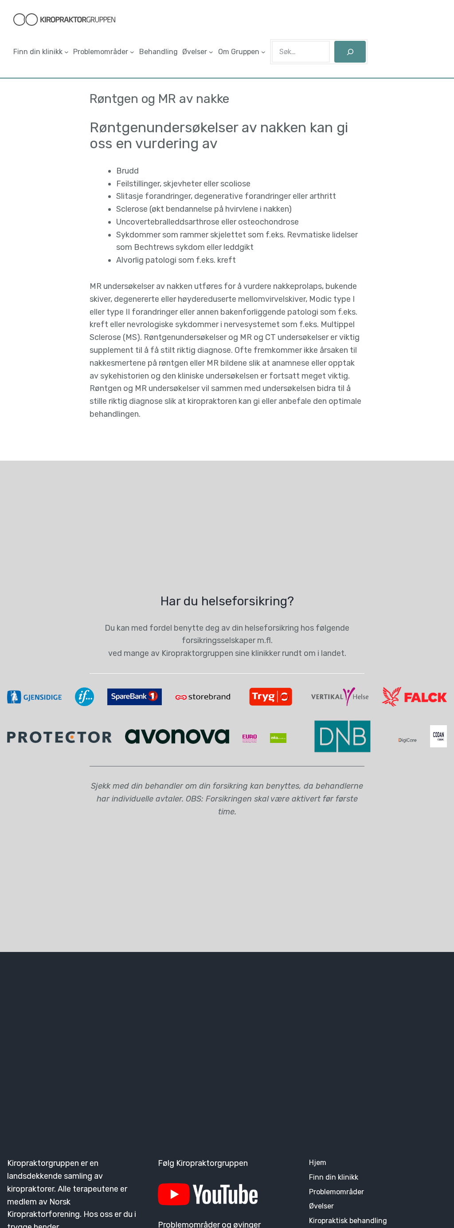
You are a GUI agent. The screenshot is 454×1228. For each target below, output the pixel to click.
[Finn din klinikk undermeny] (66, 52)
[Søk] (350, 52)
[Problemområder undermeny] (132, 52)
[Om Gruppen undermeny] (263, 52)
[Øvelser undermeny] (211, 52)
